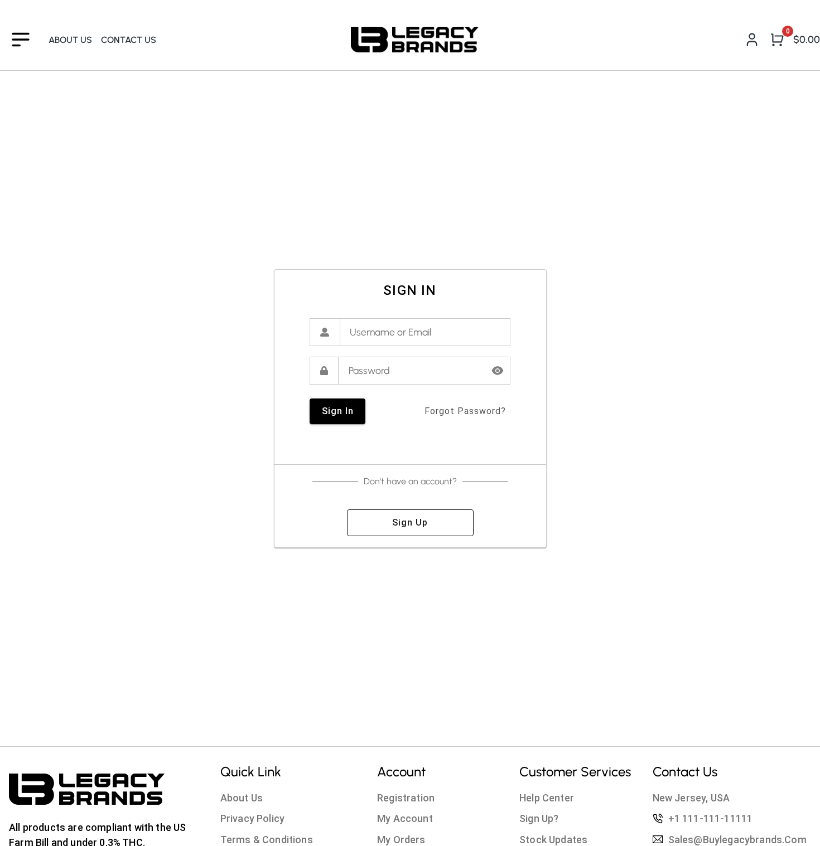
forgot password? (465, 411)
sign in (338, 411)
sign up (410, 522)
